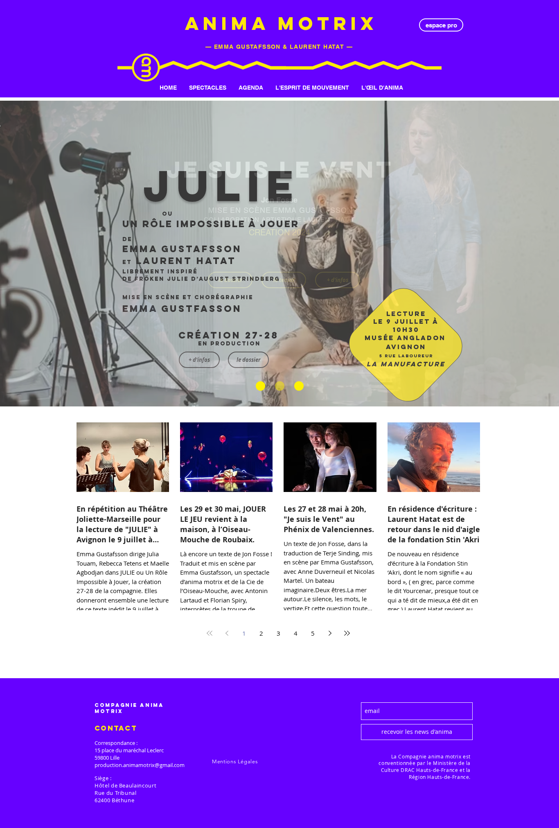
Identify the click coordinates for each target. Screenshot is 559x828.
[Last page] (347, 633)
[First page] (209, 633)
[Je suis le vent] (279, 386)
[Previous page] (226, 633)
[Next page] (329, 633)
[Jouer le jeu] (299, 386)
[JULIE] (260, 386)
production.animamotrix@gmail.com (140, 765)
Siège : (103, 778)
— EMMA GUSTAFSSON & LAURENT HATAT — (279, 46)
